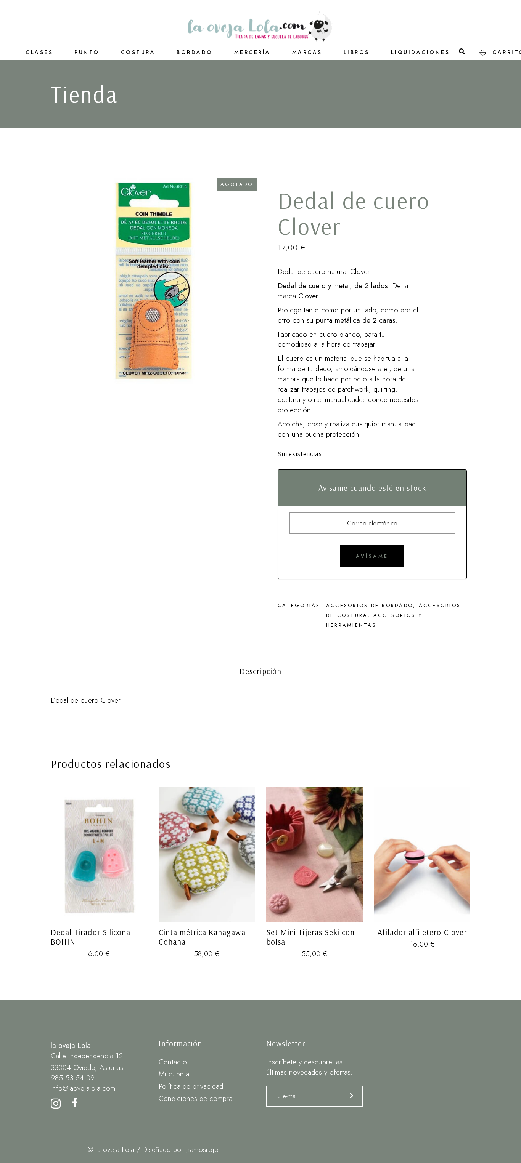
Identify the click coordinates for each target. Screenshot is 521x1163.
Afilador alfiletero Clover (422, 932)
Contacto (173, 1062)
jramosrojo (202, 1149)
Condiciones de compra (195, 1098)
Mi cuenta (174, 1074)
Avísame (372, 556)
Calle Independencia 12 (87, 1056)
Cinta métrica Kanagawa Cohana (202, 937)
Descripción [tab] (260, 671)
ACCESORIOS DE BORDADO (369, 605)
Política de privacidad (191, 1086)
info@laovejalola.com (83, 1088)
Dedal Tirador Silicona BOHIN (90, 937)
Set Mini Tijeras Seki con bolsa (310, 937)
